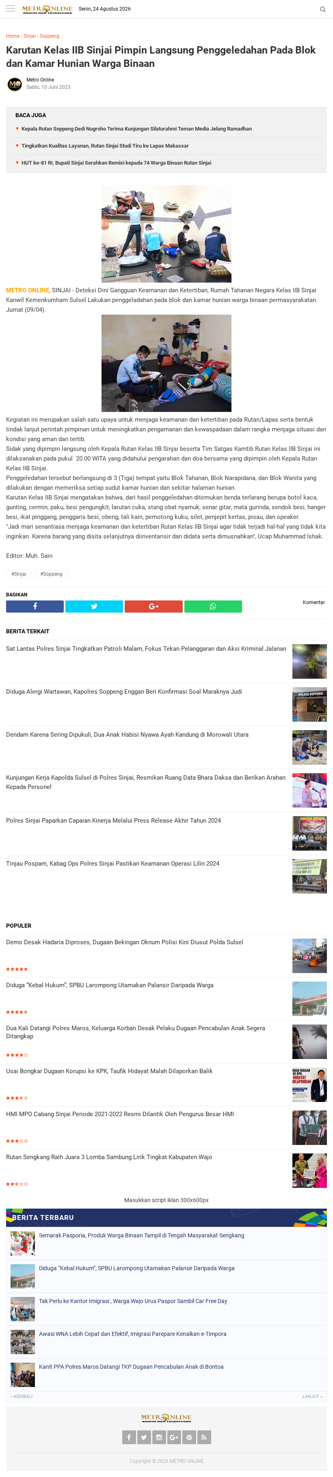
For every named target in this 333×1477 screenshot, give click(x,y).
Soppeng (49, 36)
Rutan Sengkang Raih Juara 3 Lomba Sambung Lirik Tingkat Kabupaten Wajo (109, 1157)
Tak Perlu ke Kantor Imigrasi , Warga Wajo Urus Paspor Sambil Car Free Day (133, 1301)
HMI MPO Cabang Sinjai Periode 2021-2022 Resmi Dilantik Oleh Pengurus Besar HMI (120, 1114)
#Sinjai (18, 574)
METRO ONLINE (187, 1461)
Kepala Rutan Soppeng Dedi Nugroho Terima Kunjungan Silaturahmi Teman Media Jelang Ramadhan (137, 129)
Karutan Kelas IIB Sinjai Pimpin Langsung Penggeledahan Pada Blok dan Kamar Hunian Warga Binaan (161, 56)
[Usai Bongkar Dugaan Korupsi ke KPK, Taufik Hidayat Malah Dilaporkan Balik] (309, 1086)
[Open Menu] (10, 9)
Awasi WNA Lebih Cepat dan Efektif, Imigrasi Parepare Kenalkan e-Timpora (133, 1334)
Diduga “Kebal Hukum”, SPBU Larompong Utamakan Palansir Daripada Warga (110, 985)
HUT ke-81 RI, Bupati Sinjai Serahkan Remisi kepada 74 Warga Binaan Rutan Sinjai (116, 163)
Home (12, 36)
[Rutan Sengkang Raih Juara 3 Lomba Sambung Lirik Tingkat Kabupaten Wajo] (309, 1171)
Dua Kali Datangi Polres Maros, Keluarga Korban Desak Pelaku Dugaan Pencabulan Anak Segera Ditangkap (135, 1032)
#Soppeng (51, 574)
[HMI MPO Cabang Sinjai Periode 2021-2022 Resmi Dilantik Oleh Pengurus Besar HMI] (309, 1128)
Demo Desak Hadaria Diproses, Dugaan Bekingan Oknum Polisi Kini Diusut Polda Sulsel (124, 942)
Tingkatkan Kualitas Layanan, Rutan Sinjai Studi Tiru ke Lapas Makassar (105, 146)
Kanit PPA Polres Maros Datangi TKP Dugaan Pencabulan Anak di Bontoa (131, 1366)
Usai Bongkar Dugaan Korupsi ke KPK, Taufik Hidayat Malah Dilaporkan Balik (109, 1071)
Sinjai (30, 36)
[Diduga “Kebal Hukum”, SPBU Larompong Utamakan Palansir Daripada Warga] (309, 1000)
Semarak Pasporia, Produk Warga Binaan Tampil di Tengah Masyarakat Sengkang (141, 1235)
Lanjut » (312, 1396)
